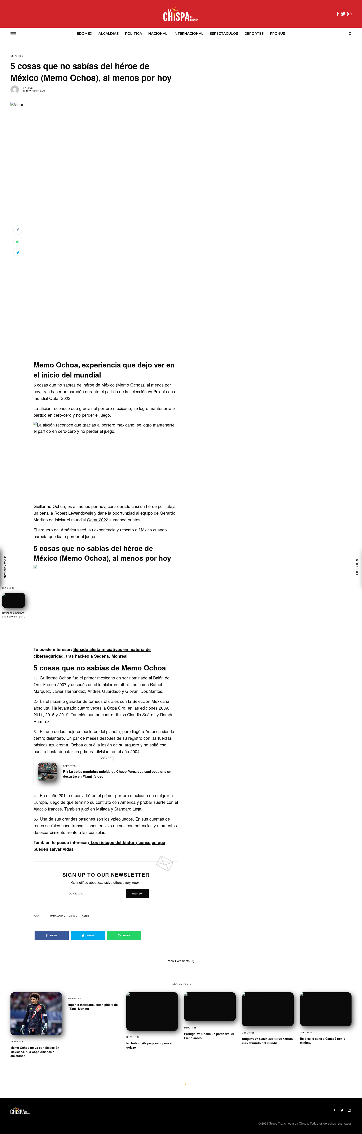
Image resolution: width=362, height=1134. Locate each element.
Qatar (85, 916)
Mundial (73, 916)
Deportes (16, 56)
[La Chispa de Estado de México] (180, 13)
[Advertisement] (105, 332)
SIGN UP (137, 893)
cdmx (30, 87)
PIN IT (108, 462)
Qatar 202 (96, 520)
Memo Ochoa (57, 916)
